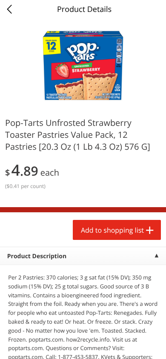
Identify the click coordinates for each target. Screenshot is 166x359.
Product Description (36, 256)
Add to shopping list (112, 230)
